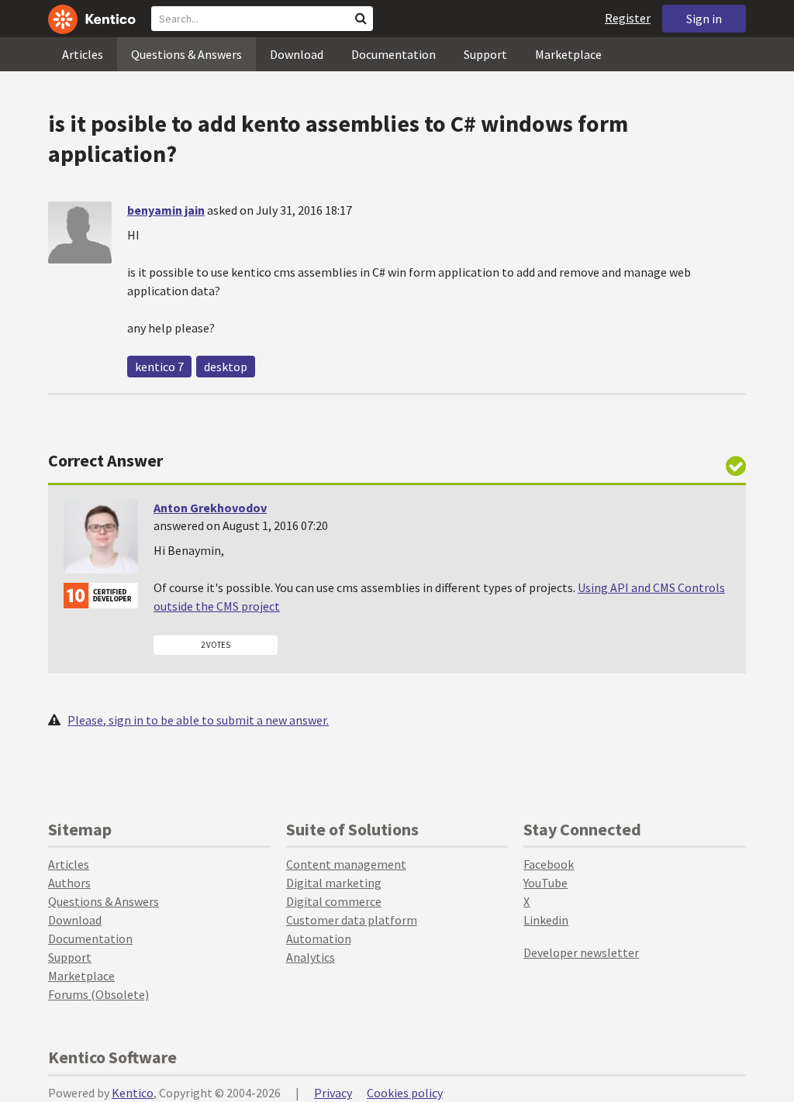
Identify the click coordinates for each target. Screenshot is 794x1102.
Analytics (310, 957)
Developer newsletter (581, 952)
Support (485, 54)
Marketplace (568, 54)
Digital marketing (333, 882)
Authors (69, 882)
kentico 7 (159, 366)
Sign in (704, 18)
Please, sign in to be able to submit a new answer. (198, 720)
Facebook (548, 864)
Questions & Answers (186, 54)
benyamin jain (166, 210)
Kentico (133, 1092)
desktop (225, 366)
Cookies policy (405, 1092)
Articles (82, 54)
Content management (346, 864)
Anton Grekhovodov (210, 507)
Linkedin (545, 920)
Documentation (393, 54)
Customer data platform (351, 920)
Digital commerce (333, 901)
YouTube (545, 882)
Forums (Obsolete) (98, 994)
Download (296, 54)
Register (628, 18)
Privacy (333, 1092)
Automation (318, 938)
